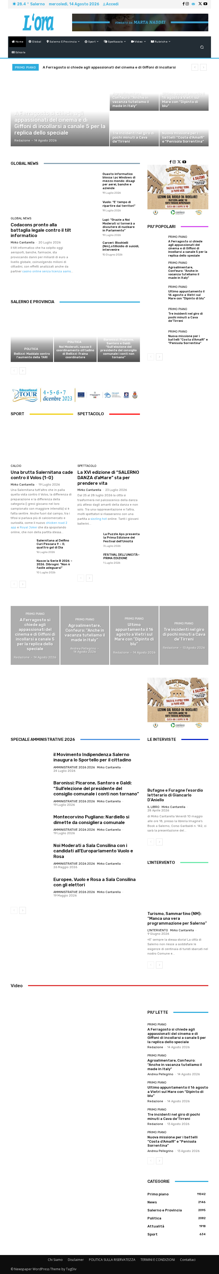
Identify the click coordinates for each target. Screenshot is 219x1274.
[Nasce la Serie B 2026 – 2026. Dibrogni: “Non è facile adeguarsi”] (22, 567)
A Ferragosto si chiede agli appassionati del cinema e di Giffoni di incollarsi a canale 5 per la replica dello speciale (187, 248)
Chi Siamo (55, 1259)
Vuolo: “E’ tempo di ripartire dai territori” (119, 203)
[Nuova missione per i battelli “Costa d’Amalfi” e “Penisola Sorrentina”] (184, 129)
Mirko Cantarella (22, 242)
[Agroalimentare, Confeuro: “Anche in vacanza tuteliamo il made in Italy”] (134, 93)
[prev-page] (14, 370)
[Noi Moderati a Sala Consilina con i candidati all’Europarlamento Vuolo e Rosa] (30, 855)
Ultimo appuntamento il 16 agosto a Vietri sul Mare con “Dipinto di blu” (186, 295)
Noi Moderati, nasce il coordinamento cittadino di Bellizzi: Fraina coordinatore (75, 352)
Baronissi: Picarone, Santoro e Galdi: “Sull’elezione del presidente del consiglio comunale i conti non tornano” (118, 348)
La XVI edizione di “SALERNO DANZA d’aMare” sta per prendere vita (108, 478)
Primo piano (23, 106)
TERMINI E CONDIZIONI (157, 1259)
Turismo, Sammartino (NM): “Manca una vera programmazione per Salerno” (177, 918)
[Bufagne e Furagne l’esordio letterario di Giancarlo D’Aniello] (177, 766)
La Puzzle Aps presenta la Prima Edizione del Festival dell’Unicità (121, 537)
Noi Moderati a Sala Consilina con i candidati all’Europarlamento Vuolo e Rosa (93, 851)
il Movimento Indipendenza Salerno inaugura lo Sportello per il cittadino (92, 757)
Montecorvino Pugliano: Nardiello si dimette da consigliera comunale (91, 819)
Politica (31, 349)
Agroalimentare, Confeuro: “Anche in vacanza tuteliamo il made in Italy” (183, 273)
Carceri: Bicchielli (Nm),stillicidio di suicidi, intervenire (121, 246)
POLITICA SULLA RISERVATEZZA (112, 1259)
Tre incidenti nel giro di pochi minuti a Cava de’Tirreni (185, 317)
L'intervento (157, 930)
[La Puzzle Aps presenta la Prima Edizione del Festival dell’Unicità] (88, 540)
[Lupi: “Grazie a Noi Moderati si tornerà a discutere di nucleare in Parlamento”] (88, 227)
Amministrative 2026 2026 (118, 333)
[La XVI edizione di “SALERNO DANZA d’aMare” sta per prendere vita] (108, 441)
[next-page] (22, 370)
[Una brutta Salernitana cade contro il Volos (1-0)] (42, 441)
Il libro (153, 807)
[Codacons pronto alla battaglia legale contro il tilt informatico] (42, 193)
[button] (202, 47)
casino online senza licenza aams (46, 271)
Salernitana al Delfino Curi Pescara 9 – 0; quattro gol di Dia (53, 544)
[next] (203, 67)
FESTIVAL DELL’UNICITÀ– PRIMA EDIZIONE (121, 556)
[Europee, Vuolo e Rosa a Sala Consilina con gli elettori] (30, 886)
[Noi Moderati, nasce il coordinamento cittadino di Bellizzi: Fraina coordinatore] (75, 336)
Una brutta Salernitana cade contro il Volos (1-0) (42, 475)
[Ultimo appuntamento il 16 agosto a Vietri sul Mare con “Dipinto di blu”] (184, 93)
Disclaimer (76, 1259)
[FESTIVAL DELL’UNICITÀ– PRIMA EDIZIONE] (88, 561)
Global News (21, 218)
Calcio (16, 465)
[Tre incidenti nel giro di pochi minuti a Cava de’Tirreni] (134, 129)
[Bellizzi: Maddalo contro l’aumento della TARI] (32, 336)
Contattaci (187, 1259)
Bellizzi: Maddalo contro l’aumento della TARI (32, 355)
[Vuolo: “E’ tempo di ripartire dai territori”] (88, 206)
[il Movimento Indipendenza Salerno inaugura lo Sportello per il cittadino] (30, 762)
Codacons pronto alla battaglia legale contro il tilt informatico (41, 230)
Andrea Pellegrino (160, 1074)
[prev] (194, 67)
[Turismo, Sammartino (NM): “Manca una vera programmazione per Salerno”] (177, 889)
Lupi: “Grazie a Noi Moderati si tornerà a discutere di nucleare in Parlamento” (119, 225)
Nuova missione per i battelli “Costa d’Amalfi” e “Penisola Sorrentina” (188, 339)
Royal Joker (28, 527)
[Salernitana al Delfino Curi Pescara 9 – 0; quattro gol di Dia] (22, 547)
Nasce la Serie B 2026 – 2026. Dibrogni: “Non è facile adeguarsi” (54, 564)
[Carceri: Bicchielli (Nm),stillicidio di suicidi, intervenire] (88, 248)
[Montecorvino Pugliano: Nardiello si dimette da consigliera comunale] (30, 824)
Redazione (155, 1047)
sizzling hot (99, 519)
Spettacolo (86, 465)
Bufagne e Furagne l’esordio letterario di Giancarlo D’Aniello (175, 795)
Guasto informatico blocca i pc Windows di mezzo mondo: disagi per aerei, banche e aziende (119, 181)
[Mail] (193, 4)
